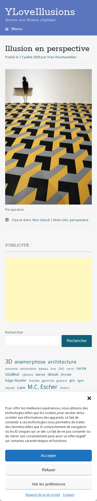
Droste (66, 374)
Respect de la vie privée (43, 494)
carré (70, 369)
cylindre (27, 374)
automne (11, 369)
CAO (61, 369)
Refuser (48, 470)
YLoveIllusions (40, 12)
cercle (81, 368)
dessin (53, 374)
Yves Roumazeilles (62, 57)
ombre (64, 388)
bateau (43, 369)
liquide (10, 388)
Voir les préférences (48, 484)
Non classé (41, 219)
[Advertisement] (48, 289)
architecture (62, 361)
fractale (34, 380)
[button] (89, 398)
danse (40, 374)
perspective (79, 219)
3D (8, 361)
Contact (68, 494)
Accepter (48, 455)
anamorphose (30, 362)
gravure (62, 380)
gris (72, 380)
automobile (28, 369)
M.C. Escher (42, 386)
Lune (21, 387)
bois (53, 369)
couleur (12, 374)
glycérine (48, 380)
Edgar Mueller (16, 380)
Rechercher (14, 332)
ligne (80, 380)
